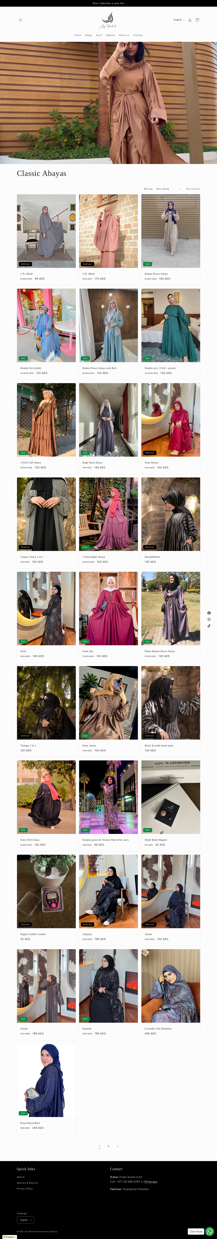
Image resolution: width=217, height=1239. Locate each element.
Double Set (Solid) (30, 368)
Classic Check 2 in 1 (31, 557)
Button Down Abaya (156, 274)
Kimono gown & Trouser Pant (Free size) (105, 840)
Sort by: (148, 188)
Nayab (24, 1028)
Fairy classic (89, 745)
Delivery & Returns (27, 1182)
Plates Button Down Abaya (160, 651)
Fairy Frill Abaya (30, 840)
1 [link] (99, 1146)
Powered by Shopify (48, 1231)
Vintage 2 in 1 (28, 745)
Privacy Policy (25, 1188)
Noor (23, 651)
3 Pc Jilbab (88, 274)
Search (21, 1177)
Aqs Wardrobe (31, 1231)
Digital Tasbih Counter (33, 934)
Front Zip (87, 651)
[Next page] (117, 1146)
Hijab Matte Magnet (156, 840)
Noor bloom (151, 462)
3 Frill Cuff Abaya (30, 462)
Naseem (86, 1028)
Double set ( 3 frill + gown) (160, 368)
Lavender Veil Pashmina (158, 1028)
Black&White (152, 557)
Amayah (87, 934)
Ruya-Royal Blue (30, 1123)
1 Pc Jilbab (26, 274)
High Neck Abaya (92, 462)
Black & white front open (159, 745)
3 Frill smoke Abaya (93, 557)
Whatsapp (150, 1181)
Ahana (148, 934)
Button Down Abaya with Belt (99, 368)
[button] (20, 20)
